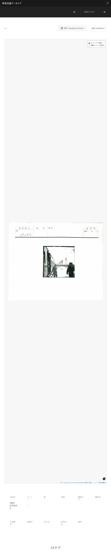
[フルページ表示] (8, 53)
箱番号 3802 (89, 11)
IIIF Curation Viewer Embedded (72, 482)
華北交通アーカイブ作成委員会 (95, 482)
